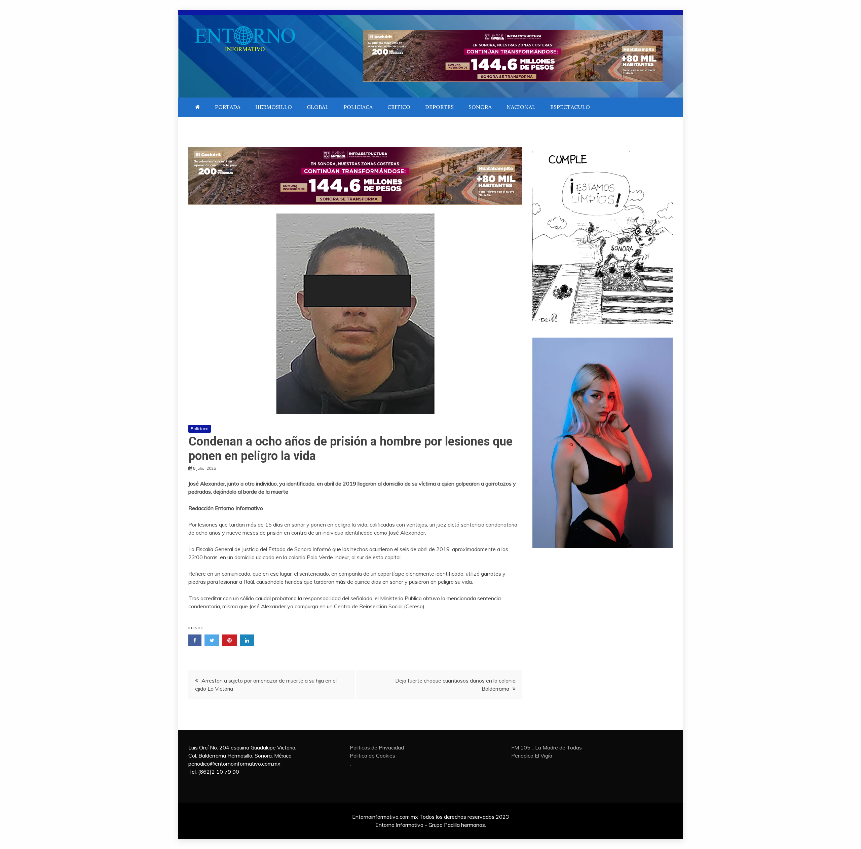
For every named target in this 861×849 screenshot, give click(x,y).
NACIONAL (521, 107)
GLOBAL (318, 107)
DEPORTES (439, 107)
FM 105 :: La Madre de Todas (546, 747)
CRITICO (398, 107)
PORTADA (227, 107)
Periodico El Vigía (531, 755)
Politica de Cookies (372, 755)
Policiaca (200, 428)
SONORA (480, 107)
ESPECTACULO (570, 107)
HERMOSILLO (273, 107)
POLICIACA (358, 107)
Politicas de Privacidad (377, 747)
